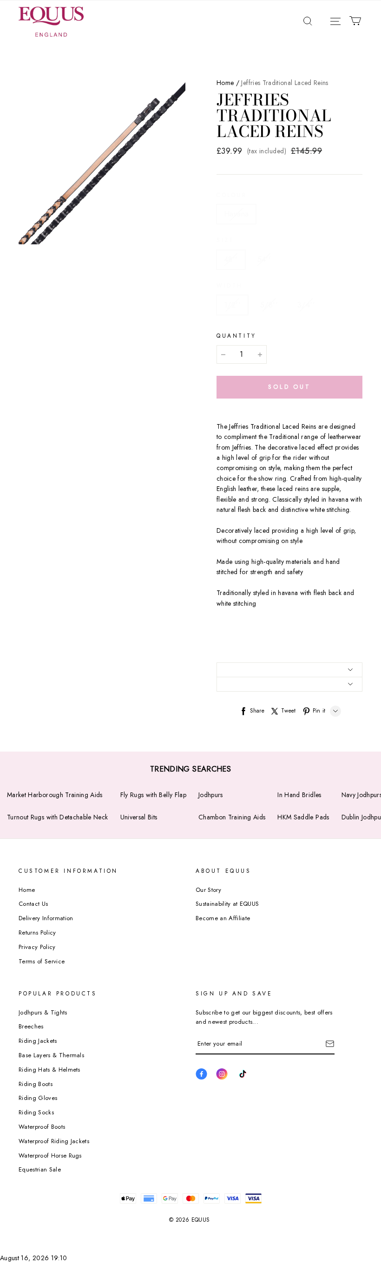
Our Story (208, 889)
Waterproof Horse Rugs (50, 1155)
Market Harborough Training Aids (55, 794)
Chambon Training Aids (231, 817)
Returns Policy (37, 932)
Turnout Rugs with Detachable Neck (57, 817)
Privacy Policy (37, 946)
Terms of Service (42, 961)
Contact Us (33, 903)
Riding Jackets (38, 1040)
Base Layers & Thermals (51, 1055)
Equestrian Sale (40, 1169)
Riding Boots (36, 1084)
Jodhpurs (210, 794)
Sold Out (289, 386)
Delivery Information (46, 918)
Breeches (31, 1026)
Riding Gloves (38, 1097)
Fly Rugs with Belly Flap (153, 794)
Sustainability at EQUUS (227, 903)
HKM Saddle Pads (303, 817)
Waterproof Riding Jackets (54, 1141)
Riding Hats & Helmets (49, 1069)
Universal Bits (139, 817)
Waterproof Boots (42, 1126)
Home (225, 82)
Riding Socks (36, 1112)
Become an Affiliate (223, 918)
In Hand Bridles (299, 794)
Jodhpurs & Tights (43, 1012)
